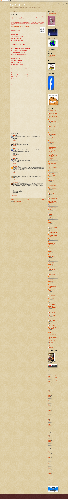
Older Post (44, 199)
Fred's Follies (51, 342)
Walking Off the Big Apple (53, 116)
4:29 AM (14, 140)
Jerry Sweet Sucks (52, 246)
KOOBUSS (50, 222)
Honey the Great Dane (52, 334)
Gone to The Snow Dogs (53, 119)
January (49, 392)
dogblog (50, 214)
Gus (55, 375)
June (48, 387)
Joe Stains (56, 378)
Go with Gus (17, 5)
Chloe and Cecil (51, 180)
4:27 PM (14, 155)
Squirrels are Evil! (52, 175)
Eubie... (50, 254)
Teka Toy (56, 380)
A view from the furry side (53, 232)
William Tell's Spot (52, 256)
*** (49, 249)
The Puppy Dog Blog (52, 315)
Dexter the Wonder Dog (52, 134)
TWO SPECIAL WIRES (52, 140)
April (48, 390)
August (49, 414)
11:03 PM (14, 172)
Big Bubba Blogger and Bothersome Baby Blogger (53, 202)
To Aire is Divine (51, 158)
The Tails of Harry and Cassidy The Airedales (52, 307)
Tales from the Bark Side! (53, 170)
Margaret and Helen (52, 129)
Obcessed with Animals (52, 185)
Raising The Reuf (51, 173)
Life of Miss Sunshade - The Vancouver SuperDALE (53, 188)
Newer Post (12, 199)
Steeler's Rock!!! (51, 220)
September (49, 377)
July (48, 386)
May (48, 481)
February (49, 381)
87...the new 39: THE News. (53, 207)
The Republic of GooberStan (51, 301)
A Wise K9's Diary (51, 204)
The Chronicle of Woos (52, 121)
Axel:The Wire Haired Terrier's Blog (52, 296)
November (49, 382)
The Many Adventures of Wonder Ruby (52, 259)
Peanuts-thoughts (51, 298)
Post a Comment (14, 195)
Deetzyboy (50, 241)
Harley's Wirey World (52, 269)
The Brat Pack (51, 251)
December (49, 376)
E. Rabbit (14, 143)
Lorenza (14, 158)
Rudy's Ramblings (52, 274)
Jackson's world (51, 276)
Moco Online (51, 279)
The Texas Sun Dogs (52, 264)
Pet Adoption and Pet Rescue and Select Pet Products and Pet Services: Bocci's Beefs (53, 155)
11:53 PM (14, 179)
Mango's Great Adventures (53, 227)
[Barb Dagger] (51, 89)
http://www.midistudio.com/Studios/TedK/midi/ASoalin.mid (20, 26)
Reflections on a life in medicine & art (52, 127)
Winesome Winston (52, 178)
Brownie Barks (51, 347)
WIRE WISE (51, 281)
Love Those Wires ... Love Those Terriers (53, 199)
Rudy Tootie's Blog (52, 304)
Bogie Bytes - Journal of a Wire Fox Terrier (53, 328)
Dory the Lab (15, 166)
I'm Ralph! (50, 332)
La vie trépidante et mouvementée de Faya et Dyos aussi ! (53, 235)
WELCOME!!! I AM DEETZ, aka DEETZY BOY (53, 244)
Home (28, 199)
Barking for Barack (52, 320)
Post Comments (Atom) (17, 201)
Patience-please (51, 161)
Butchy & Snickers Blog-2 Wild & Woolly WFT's (53, 340)
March (49, 373)
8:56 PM (14, 163)
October (49, 396)
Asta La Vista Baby (52, 325)
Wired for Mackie (51, 284)
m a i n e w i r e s (51, 193)
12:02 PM (14, 145)
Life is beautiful (51, 262)
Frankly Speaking (51, 142)
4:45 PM (14, 193)
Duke (14, 135)
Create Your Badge (50, 90)
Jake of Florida (15, 182)
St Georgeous (51, 345)
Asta (14, 175)
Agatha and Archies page (53, 209)
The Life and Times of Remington (52, 217)
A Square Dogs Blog (52, 238)
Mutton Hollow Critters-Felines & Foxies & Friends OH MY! (53, 167)
